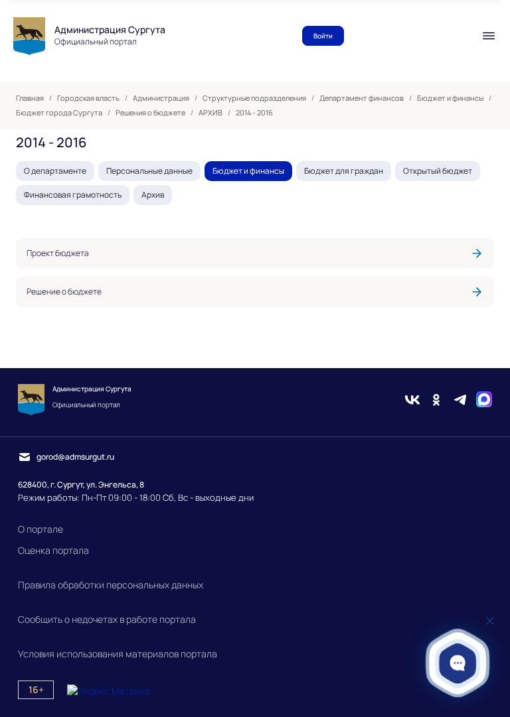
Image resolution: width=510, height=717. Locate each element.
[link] (255, 253)
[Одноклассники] (436, 399)
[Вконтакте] (412, 399)
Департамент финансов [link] (361, 98)
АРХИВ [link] (210, 112)
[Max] (484, 399)
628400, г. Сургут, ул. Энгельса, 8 (81, 484)
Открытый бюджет (437, 170)
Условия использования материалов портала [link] (117, 653)
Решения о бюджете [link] (150, 112)
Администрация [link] (161, 98)
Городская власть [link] (88, 98)
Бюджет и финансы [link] (450, 98)
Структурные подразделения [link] (254, 98)
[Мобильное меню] (489, 36)
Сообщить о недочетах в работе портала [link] (107, 619)
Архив (152, 194)
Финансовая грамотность (73, 194)
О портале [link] (40, 529)
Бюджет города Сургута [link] (59, 112)
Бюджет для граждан (343, 170)
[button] (457, 662)
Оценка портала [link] (53, 550)
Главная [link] (30, 98)
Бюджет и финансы (248, 170)
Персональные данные (149, 170)
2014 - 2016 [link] (254, 112)
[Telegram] (460, 399)
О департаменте (55, 170)
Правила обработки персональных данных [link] (110, 584)
